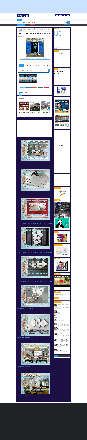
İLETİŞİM (33, 22)
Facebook (29, 87)
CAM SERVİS (56, 46)
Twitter (24, 87)
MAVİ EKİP (29, 22)
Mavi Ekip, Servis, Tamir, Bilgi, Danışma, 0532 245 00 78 (29, 438)
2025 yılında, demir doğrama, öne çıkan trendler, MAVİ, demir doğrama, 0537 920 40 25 (63, 334)
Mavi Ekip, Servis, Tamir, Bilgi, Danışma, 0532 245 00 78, (34, 57)
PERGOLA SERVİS (56, 45)
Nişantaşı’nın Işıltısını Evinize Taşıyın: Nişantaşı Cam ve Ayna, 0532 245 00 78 (63, 344)
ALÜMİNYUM (37, 65)
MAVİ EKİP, (48, 58)
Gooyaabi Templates (66, 438)
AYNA (41, 65)
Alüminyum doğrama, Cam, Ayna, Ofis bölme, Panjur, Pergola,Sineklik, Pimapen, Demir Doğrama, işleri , (33, 58)
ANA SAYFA (21, 65)
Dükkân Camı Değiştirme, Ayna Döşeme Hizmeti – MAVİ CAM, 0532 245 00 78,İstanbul (63, 328)
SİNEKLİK (19, 22)
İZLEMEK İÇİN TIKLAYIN (62, 287)
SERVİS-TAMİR (26, 65)
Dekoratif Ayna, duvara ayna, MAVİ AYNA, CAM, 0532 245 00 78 (25, 162)
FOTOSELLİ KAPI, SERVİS (57, 33)
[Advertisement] (33, 6)
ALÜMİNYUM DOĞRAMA (57, 47)
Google (36, 87)
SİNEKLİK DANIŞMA (56, 37)
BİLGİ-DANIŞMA (32, 65)
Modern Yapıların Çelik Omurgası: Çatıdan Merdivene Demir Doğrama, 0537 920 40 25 (62, 350)
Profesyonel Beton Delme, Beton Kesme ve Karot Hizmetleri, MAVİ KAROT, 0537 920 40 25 (63, 305)
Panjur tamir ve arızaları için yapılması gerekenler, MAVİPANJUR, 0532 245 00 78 (63, 339)
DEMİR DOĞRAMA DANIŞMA (58, 35)
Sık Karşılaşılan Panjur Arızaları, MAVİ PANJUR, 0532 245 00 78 (63, 310)
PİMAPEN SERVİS (56, 48)
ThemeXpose (58, 438)
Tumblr (41, 87)
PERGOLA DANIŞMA (57, 36)
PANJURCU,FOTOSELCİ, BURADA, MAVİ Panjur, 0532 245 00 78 (24, 113)
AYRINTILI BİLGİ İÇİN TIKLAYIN (23, 83)
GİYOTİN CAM (46, 65)
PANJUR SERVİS (56, 32)
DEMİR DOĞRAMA (24, 22)
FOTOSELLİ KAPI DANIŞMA (57, 31)
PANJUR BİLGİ (56, 34)
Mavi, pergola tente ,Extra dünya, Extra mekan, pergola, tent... (35, 113)
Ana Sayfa (55, 30)
